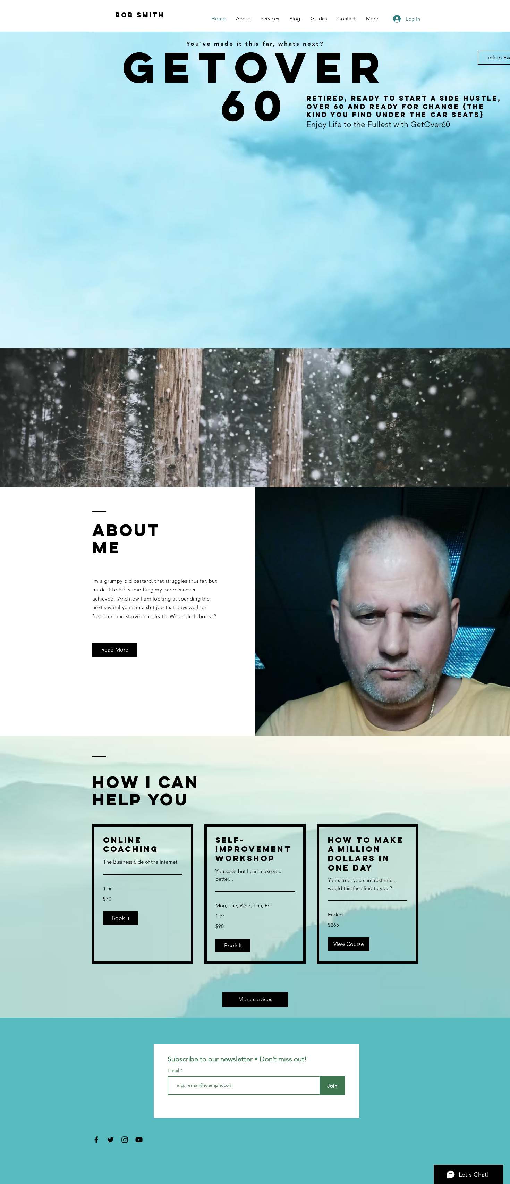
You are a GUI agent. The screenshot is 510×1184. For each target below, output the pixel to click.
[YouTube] (139, 1139)
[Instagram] (124, 1139)
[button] (120, 918)
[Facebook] (96, 1139)
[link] (142, 844)
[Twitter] (110, 1139)
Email (174, 1070)
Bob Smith (139, 15)
